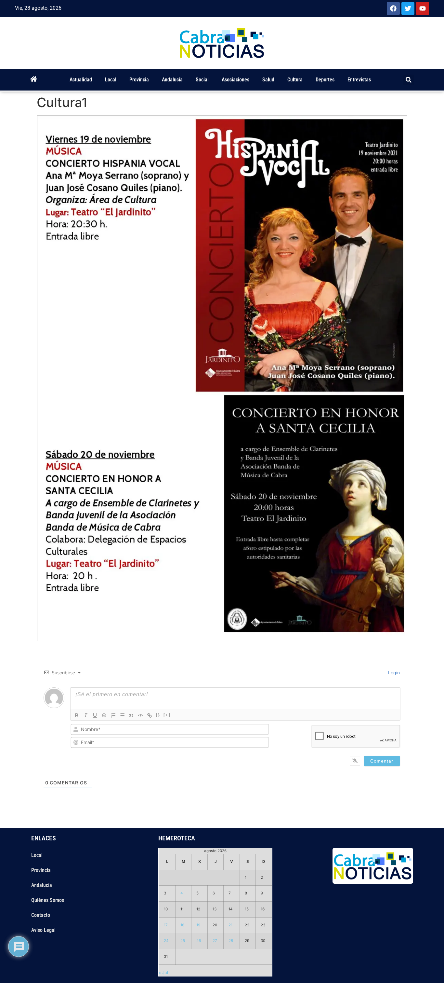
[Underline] (94, 715)
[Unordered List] (122, 715)
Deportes (325, 80)
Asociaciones (235, 80)
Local (110, 80)
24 (166, 940)
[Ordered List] (113, 715)
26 (198, 940)
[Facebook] (393, 8)
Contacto (40, 915)
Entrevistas (359, 80)
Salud (268, 80)
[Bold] (76, 715)
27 (215, 940)
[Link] (149, 715)
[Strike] (104, 715)
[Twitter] (407, 8)
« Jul (163, 972)
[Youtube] (422, 8)
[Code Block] (140, 715)
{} (158, 714)
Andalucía (172, 80)
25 (182, 940)
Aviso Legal (43, 930)
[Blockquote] (131, 715)
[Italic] (85, 715)
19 (198, 925)
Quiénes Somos (47, 900)
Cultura (295, 80)
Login (393, 672)
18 (182, 925)
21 (230, 925)
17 (166, 925)
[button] (408, 80)
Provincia (139, 80)
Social (202, 80)
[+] (167, 714)
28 (231, 940)
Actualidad (81, 80)
